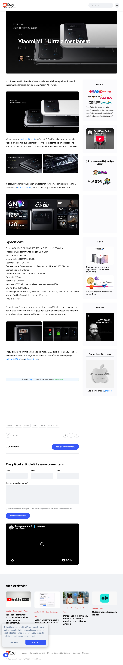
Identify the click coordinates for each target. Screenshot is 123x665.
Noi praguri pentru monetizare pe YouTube (99, 292)
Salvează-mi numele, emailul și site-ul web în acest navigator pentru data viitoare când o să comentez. (40, 509)
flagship (26, 426)
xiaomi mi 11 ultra (53, 426)
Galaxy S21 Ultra (13, 359)
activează (57, 379)
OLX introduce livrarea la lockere (104, 613)
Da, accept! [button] (35, 642)
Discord (109, 390)
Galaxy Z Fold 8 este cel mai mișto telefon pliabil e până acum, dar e (97, 269)
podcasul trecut (27, 139)
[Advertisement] (43, 401)
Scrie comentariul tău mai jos (17, 483)
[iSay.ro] (9, 5)
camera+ (9, 426)
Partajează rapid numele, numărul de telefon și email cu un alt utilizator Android (75, 619)
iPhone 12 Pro (31, 359)
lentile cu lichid (24, 187)
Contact (85, 653)
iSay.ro (31, 379)
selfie (35, 426)
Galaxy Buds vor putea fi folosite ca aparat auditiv (46, 621)
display (18, 426)
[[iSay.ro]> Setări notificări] (5, 655)
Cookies (76, 653)
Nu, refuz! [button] (14, 642)
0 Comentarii (12, 446)
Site (58, 471)
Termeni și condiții (37, 653)
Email (33, 471)
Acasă (24, 653)
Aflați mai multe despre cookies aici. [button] (20, 636)
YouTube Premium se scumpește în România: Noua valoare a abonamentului (17, 618)
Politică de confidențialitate (58, 653)
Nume (8, 471)
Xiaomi (42, 426)
